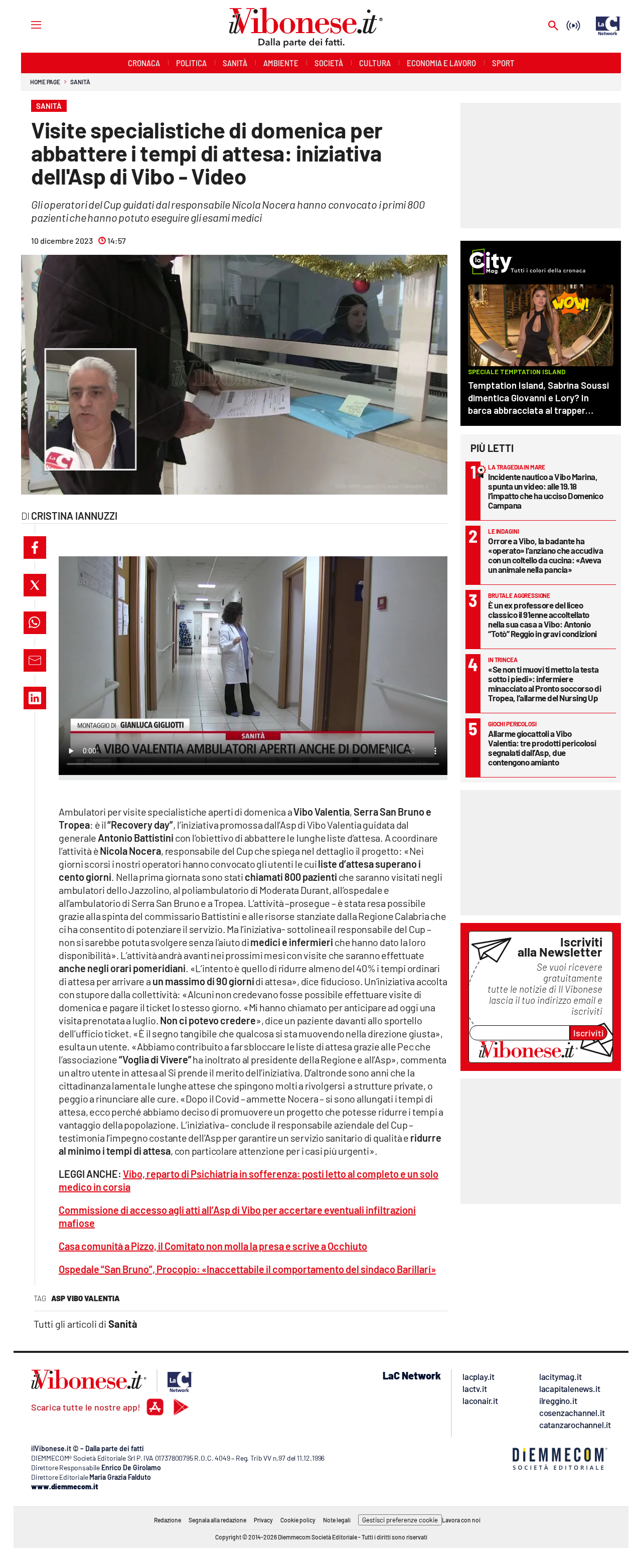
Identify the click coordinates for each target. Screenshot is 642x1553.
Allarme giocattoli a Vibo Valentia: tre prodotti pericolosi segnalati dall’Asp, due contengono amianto (542, 747)
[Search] (553, 26)
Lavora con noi (461, 1519)
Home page (45, 81)
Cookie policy (297, 1519)
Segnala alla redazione (217, 1519)
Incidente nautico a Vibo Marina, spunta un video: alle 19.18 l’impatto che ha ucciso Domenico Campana (545, 491)
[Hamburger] (27, 24)
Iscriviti (588, 1032)
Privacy (263, 1519)
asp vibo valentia (85, 1298)
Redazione (167, 1519)
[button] (35, 547)
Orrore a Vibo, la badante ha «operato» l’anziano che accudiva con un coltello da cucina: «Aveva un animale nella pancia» (545, 555)
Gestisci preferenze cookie (400, 1520)
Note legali (337, 1519)
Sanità (80, 81)
